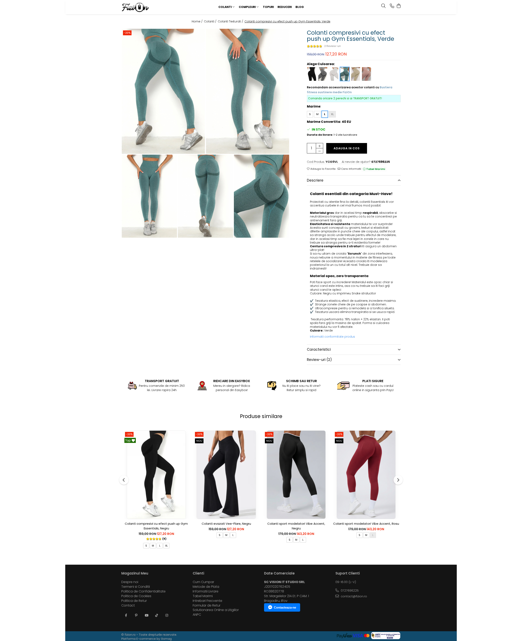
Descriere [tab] (315, 180)
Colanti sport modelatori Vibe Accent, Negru (296, 525)
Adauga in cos (347, 148)
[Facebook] (126, 615)
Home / (197, 21)
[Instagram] (166, 615)
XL (332, 114)
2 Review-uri (332, 46)
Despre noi (129, 582)
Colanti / (210, 21)
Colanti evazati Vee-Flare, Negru (226, 523)
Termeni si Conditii (135, 586)
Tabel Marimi (375, 169)
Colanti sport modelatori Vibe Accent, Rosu (366, 523)
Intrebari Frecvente (207, 601)
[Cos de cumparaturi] (398, 6)
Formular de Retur (206, 605)
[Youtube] (146, 615)
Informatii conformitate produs (332, 336)
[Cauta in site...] (383, 6)
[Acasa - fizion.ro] (146, 7)
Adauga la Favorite (323, 169)
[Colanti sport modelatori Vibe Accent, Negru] (296, 474)
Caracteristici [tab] (319, 349)
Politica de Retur (134, 601)
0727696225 (349, 590)
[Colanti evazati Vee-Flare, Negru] (226, 474)
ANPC (197, 614)
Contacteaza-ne (285, 607)
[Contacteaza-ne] (392, 6)
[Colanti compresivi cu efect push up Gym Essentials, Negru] (156, 474)
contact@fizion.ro (353, 596)
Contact (128, 605)
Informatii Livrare (205, 591)
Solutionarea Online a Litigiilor (216, 610)
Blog (299, 7)
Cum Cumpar (203, 582)
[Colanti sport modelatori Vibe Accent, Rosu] (366, 474)
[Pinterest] (136, 615)
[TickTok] (156, 615)
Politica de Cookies (136, 596)
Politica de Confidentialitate (143, 591)
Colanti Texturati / (231, 21)
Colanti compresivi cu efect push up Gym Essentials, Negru (156, 525)
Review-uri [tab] (319, 359)
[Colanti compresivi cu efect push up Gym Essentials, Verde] (163, 91)
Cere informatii (350, 169)
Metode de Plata (206, 586)
